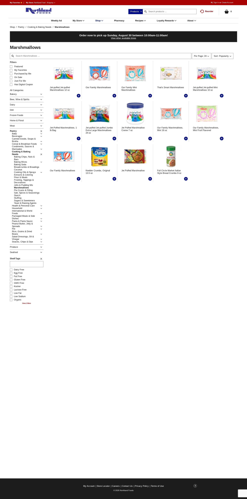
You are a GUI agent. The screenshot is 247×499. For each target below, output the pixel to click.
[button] (44, 3)
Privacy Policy (142, 486)
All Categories (16, 90)
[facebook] (195, 486)
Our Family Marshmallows (98, 87)
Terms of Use (157, 486)
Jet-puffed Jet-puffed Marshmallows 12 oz (60, 88)
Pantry (21, 27)
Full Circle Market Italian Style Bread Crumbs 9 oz (169, 171)
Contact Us (127, 486)
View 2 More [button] (26, 303)
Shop (12, 27)
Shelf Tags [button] (15, 258)
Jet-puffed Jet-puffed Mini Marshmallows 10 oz (205, 88)
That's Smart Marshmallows (170, 87)
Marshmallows (62, 27)
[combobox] (135, 11)
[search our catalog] (145, 11)
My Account (89, 486)
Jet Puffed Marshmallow (133, 170)
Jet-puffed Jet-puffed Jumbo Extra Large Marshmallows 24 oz (99, 130)
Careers (116, 486)
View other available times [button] (123, 38)
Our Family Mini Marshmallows (129, 88)
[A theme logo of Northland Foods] (37, 11)
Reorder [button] (209, 11)
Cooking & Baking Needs (39, 27)
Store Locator (103, 486)
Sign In (216, 2)
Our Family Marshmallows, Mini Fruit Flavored (206, 129)
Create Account (227, 2)
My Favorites (15, 3)
